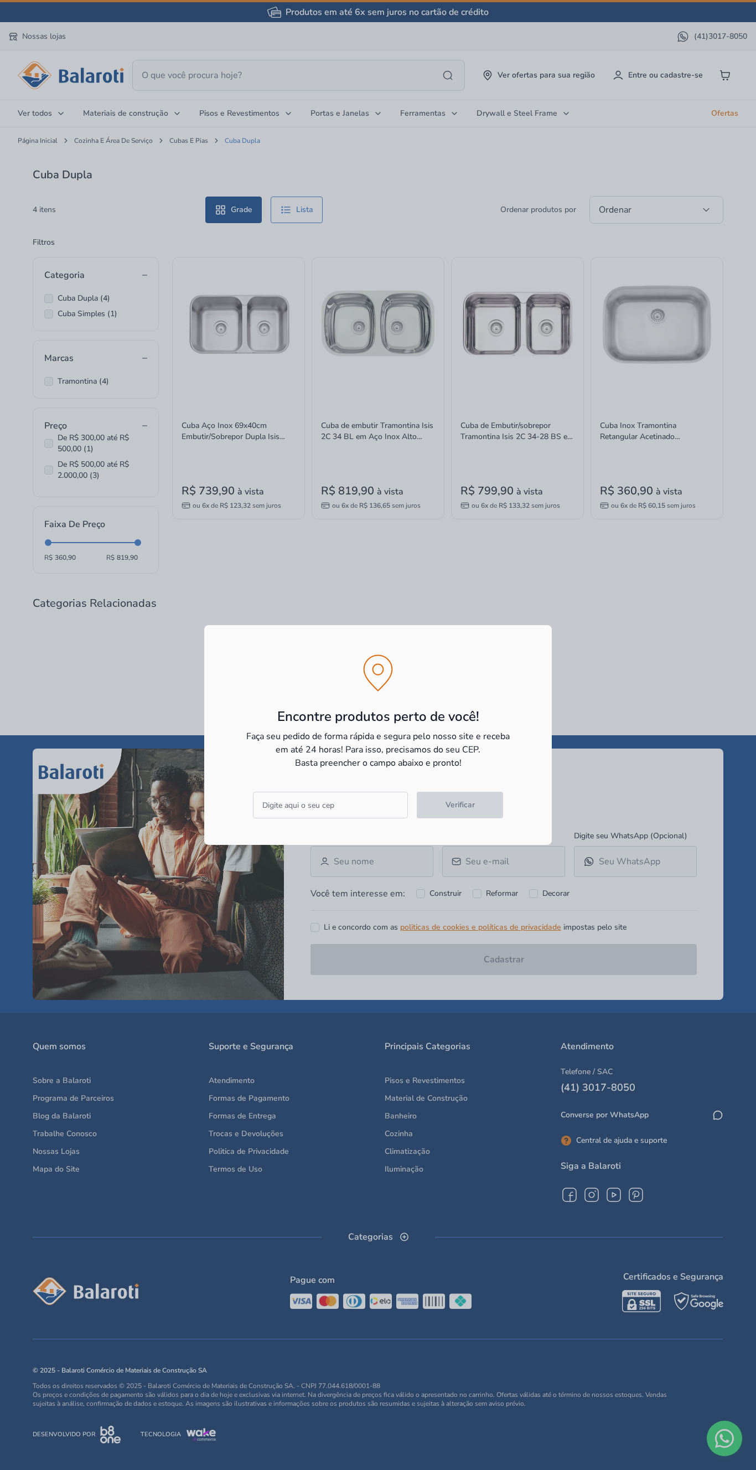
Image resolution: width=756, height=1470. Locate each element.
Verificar (460, 805)
